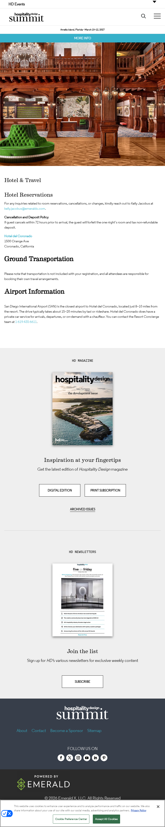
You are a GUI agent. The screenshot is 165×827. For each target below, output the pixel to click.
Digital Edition (60, 490)
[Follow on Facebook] (61, 757)
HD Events (17, 4)
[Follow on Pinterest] (104, 757)
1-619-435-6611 (26, 321)
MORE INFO (82, 38)
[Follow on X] (69, 757)
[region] (82, 813)
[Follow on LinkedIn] (95, 757)
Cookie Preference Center (71, 819)
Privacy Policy (138, 810)
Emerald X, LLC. (72, 798)
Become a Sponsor (66, 730)
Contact (39, 730)
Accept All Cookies (106, 819)
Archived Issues (82, 509)
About (22, 730)
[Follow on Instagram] (78, 757)
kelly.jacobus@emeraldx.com (24, 208)
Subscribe (82, 681)
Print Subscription (105, 490)
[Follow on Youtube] (86, 757)
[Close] (158, 806)
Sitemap (94, 730)
